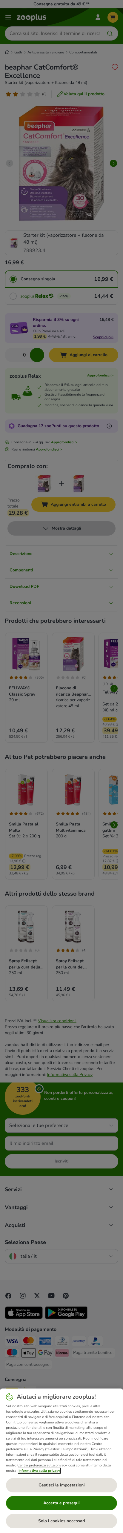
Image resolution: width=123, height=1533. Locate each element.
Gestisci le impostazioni (62, 1485)
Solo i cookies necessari (61, 1521)
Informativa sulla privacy (39, 1470)
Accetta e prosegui (61, 1503)
